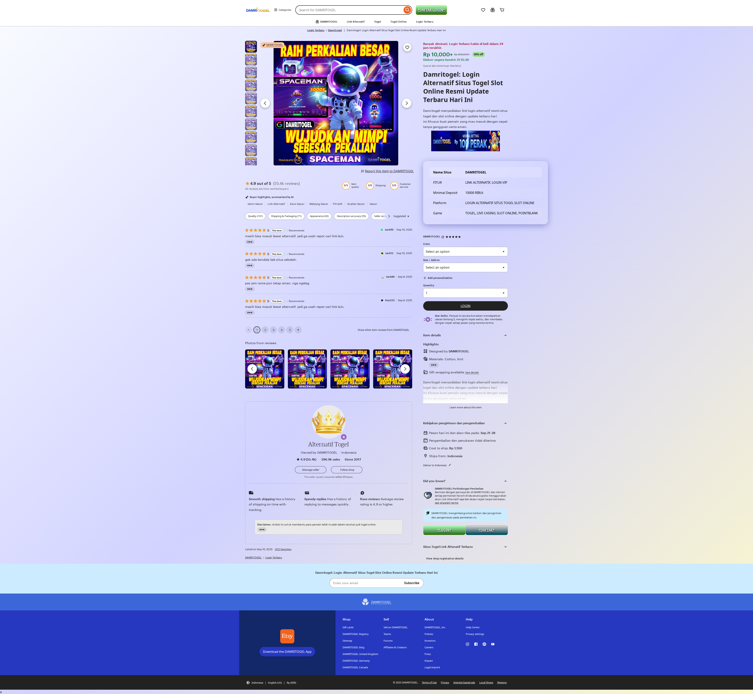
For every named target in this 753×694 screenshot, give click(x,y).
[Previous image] (265, 103)
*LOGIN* (444, 530)
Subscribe (411, 583)
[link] (248, 329)
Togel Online (398, 21)
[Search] (407, 10)
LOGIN (465, 306)
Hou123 (390, 300)
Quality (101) (255, 216)
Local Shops (486, 682)
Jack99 (389, 229)
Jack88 (390, 276)
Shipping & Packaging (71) (286, 216)
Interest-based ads (464, 682)
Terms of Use (429, 682)
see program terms (446, 502)
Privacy (445, 682)
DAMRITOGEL (431, 236)
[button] (343, 436)
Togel (377, 21)
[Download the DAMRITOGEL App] (287, 636)
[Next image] (406, 103)
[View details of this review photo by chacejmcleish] (307, 369)
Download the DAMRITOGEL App (287, 651)
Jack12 (389, 253)
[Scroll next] (389, 216)
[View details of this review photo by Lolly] (264, 369)
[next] (405, 369)
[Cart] (502, 10)
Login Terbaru (424, 21)
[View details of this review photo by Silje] (350, 369)
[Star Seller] (443, 237)
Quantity (428, 285)
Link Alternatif (356, 21)
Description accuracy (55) (351, 216)
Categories (285, 10)
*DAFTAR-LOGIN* (431, 10)
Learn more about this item (466, 407)
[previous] (252, 369)
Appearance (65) (319, 216)
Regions (502, 682)
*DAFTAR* (487, 530)
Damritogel (335, 30)
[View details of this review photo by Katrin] (392, 369)
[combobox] (349, 10)
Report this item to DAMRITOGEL (389, 171)
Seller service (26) (384, 216)
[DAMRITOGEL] (258, 15)
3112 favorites (283, 549)
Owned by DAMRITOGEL (319, 452)
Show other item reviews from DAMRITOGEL (383, 330)
